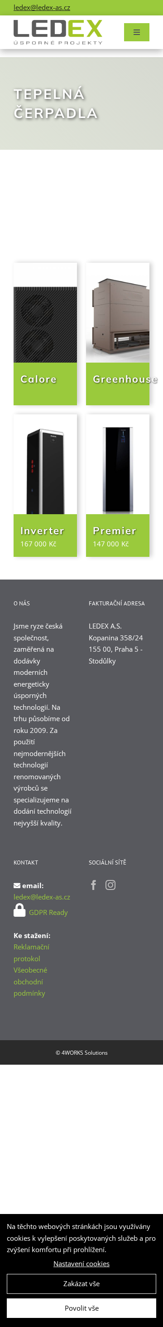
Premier (115, 530)
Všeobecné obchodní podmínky (30, 981)
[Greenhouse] (117, 313)
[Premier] (117, 464)
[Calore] (45, 313)
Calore (38, 379)
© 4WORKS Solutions (82, 1053)
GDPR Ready (47, 912)
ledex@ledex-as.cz (42, 7)
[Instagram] (110, 885)
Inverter (42, 530)
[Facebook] (94, 885)
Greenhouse (125, 379)
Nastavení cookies (81, 1263)
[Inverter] (45, 464)
